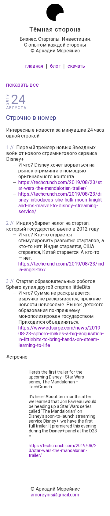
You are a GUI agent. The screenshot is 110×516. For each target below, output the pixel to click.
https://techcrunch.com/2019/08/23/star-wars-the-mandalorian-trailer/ (60, 185)
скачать (76, 66)
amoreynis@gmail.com (55, 495)
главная (34, 66)
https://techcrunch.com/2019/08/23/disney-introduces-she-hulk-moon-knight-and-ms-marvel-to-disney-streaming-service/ (61, 202)
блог (55, 66)
